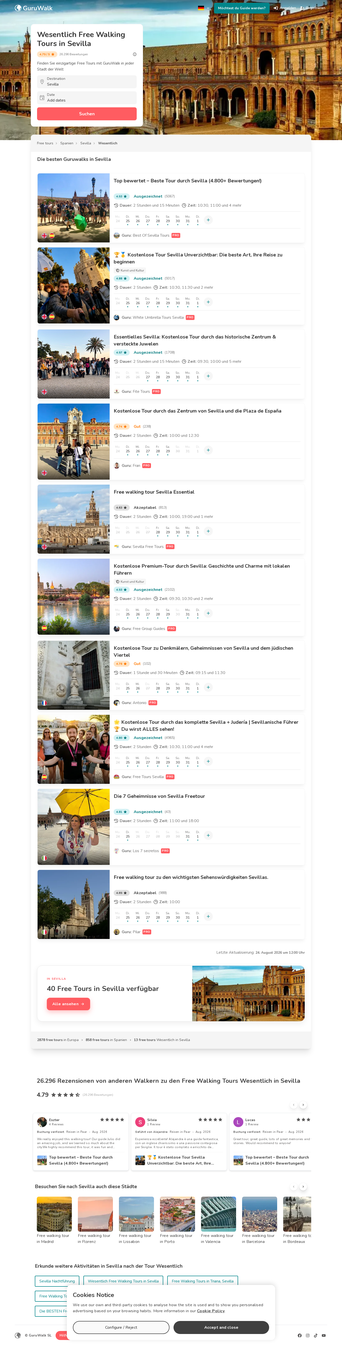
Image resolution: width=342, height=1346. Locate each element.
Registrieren (315, 8)
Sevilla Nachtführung (57, 1281)
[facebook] (299, 1335)
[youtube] (323, 1335)
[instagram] (307, 1335)
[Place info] (135, 54)
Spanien (66, 143)
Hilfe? (65, 1335)
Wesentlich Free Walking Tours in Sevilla (123, 1281)
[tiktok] (315, 1335)
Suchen (87, 114)
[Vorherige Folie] (294, 1105)
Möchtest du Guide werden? (242, 8)
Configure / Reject (121, 1327)
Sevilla (85, 143)
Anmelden (288, 8)
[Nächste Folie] (303, 1105)
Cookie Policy (211, 1311)
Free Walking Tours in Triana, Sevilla (203, 1281)
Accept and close (221, 1327)
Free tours (45, 143)
